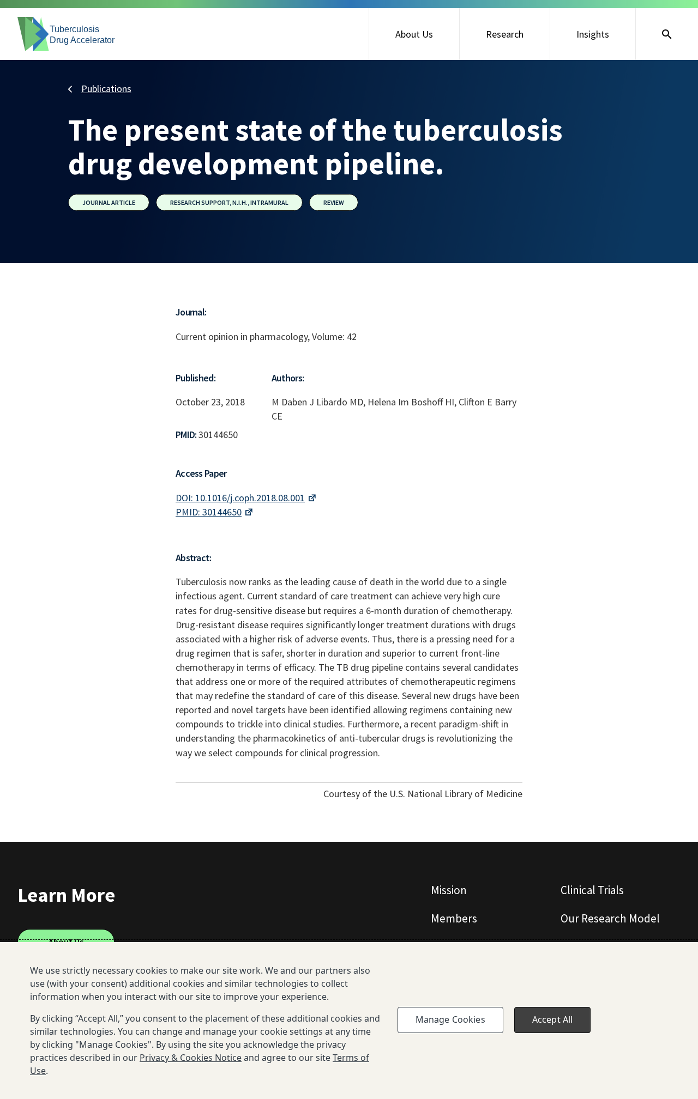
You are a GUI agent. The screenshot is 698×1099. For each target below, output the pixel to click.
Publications (106, 88)
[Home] (66, 34)
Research (505, 34)
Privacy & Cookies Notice (191, 1058)
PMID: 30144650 (209, 512)
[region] (349, 1020)
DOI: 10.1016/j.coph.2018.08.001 (240, 497)
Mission (449, 890)
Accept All (552, 1019)
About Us (414, 34)
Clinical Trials (592, 890)
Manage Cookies (450, 1019)
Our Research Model (610, 918)
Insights (592, 34)
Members (454, 918)
